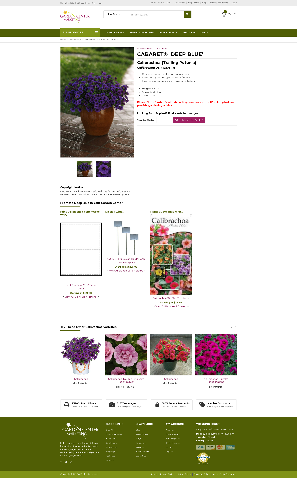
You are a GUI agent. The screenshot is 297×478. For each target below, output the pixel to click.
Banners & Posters (114, 434)
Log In (169, 447)
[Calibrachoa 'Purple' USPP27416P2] (216, 354)
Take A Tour (141, 443)
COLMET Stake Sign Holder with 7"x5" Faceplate (126, 260)
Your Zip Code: (145, 120)
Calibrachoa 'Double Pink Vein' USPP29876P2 (126, 380)
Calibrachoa (81, 378)
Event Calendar (143, 451)
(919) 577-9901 (164, 3)
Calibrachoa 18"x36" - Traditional (171, 298)
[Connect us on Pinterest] (67, 462)
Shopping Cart (172, 434)
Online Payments (203, 464)
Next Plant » (161, 48)
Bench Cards (111, 438)
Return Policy (184, 474)
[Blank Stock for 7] (81, 249)
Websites (109, 460)
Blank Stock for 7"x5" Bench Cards (81, 287)
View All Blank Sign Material (81, 296)
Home (63, 39)
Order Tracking (173, 443)
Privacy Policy (167, 474)
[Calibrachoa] (81, 354)
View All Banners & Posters (171, 306)
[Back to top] (293, 472)
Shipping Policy (202, 474)
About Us (140, 447)
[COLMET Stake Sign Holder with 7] (126, 234)
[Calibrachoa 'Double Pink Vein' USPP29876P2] (126, 354)
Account (170, 430)
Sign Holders (111, 443)
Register (169, 451)
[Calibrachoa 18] (171, 254)
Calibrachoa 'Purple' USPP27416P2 (216, 380)
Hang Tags (110, 451)
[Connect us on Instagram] (72, 462)
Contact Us (141, 456)
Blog (138, 430)
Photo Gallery (142, 434)
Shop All (109, 430)
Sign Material (111, 447)
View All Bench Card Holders (126, 270)
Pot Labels (110, 456)
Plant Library (75, 39)
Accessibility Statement (225, 474)
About (154, 474)
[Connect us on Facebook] (61, 462)
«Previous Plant (144, 48)
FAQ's (138, 438)
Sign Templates (173, 438)
